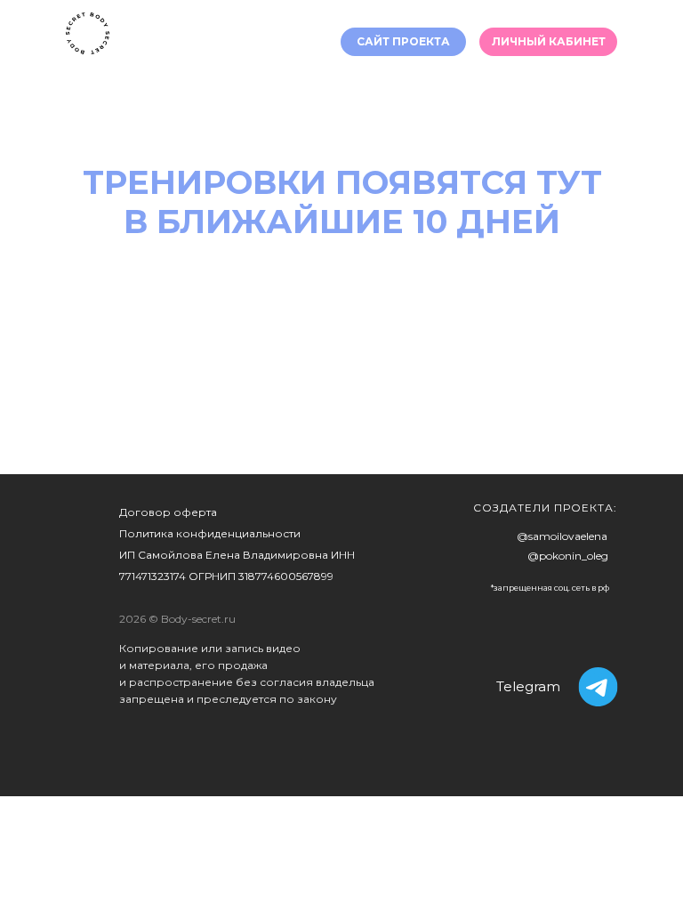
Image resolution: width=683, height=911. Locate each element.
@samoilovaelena (562, 536)
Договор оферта (168, 512)
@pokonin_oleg (567, 555)
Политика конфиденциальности (210, 533)
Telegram (528, 686)
